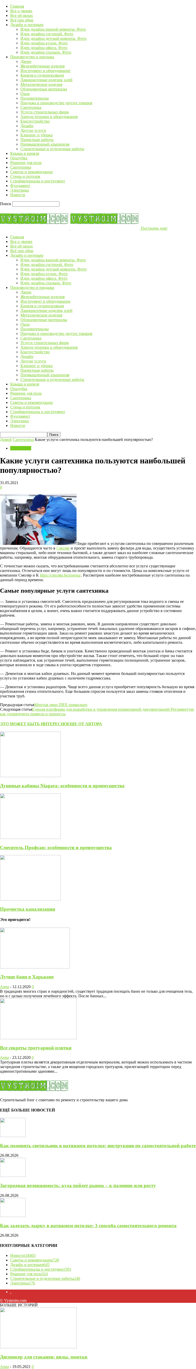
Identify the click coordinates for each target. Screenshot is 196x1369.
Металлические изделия (41, 84)
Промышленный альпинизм (44, 144)
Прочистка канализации (27, 909)
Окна (25, 93)
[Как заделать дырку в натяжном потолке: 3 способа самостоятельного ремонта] (13, 1215)
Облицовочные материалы (43, 89)
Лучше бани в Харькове (27, 976)
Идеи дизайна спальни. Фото (45, 52)
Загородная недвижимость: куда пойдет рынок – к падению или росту (78, 1185)
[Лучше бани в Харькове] (35, 967)
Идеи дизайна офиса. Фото (43, 47)
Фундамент (20, 185)
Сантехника (30, 107)
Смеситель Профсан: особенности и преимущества (56, 847)
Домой (6, 439)
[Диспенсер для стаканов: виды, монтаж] (38, 1347)
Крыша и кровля (24, 153)
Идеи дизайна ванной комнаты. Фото (53, 29)
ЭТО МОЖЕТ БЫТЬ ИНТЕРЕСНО (33, 724)
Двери (25, 61)
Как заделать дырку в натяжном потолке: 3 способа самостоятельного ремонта (88, 1225)
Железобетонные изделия (42, 66)
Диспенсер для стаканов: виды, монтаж (44, 1357)
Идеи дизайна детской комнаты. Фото (53, 38)
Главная (17, 6)
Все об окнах (21, 15)
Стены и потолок (25, 176)
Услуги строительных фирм (44, 112)
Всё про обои (21, 20)
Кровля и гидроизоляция (42, 75)
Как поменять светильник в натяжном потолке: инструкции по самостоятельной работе (98, 1145)
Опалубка (18, 158)
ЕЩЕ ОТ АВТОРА (84, 724)
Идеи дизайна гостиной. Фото (46, 34)
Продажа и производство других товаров (56, 103)
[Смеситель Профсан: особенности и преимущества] (30, 837)
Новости (17, 195)
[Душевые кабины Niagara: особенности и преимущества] (30, 776)
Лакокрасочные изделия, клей (46, 80)
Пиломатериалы (34, 98)
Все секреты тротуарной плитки (35, 1047)
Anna (4, 987)
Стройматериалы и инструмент (37, 181)
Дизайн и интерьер (26, 24)
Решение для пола (26, 162)
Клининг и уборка (36, 135)
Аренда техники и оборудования (49, 116)
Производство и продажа (32, 57)
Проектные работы (37, 139)
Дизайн (26, 126)
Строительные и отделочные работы (52, 149)
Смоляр (63, 548)
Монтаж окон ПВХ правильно (60, 705)
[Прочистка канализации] (30, 899)
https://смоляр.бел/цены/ (60, 575)
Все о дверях (21, 11)
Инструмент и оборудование (45, 70)
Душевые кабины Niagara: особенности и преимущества (62, 785)
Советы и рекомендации (31, 172)
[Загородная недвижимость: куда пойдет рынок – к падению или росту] (13, 1175)
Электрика (19, 190)
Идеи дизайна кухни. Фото (44, 43)
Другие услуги (33, 130)
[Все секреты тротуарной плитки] (38, 1038)
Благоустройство (35, 121)
